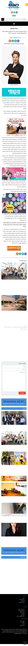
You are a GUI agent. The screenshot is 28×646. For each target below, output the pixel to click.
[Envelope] (12, 12)
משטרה (22, 622)
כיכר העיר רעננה (21, 609)
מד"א (23, 623)
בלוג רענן (22, 614)
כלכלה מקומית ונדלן (20, 616)
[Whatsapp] (14, 12)
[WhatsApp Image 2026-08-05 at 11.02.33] (14, 173)
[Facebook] (17, 12)
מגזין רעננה (22, 612)
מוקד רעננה (22, 621)
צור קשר (22, 601)
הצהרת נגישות (21, 602)
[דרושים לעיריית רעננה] (14, 203)
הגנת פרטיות (21, 599)
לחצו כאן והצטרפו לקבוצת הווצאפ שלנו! (14, 43)
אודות (23, 598)
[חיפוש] (2, 19)
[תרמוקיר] (16, 126)
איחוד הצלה (22, 625)
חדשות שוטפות (21, 610)
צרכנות (23, 613)
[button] (26, 4)
